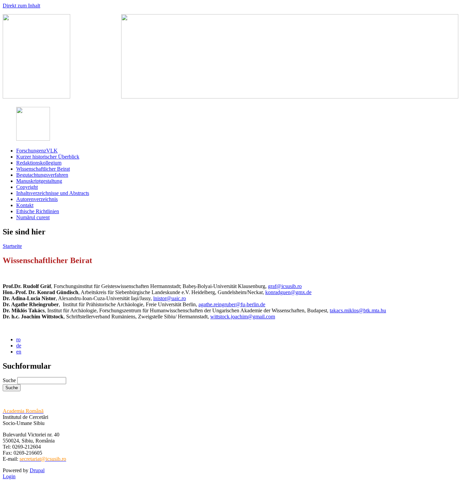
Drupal (37, 470)
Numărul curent (33, 217)
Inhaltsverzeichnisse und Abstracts (52, 193)
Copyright (27, 187)
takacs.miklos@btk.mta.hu (358, 310)
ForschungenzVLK (37, 150)
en (18, 351)
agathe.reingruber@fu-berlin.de (231, 304)
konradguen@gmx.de (288, 292)
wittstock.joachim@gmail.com (242, 316)
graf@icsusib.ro (285, 286)
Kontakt (24, 205)
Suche (10, 380)
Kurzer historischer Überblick (47, 157)
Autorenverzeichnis (37, 199)
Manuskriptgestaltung (39, 181)
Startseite (12, 246)
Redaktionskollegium (38, 163)
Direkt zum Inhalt (21, 5)
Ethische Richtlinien (37, 211)
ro (18, 339)
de (18, 345)
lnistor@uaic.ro (169, 298)
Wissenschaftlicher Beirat (43, 169)
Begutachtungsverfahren (42, 175)
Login (9, 476)
